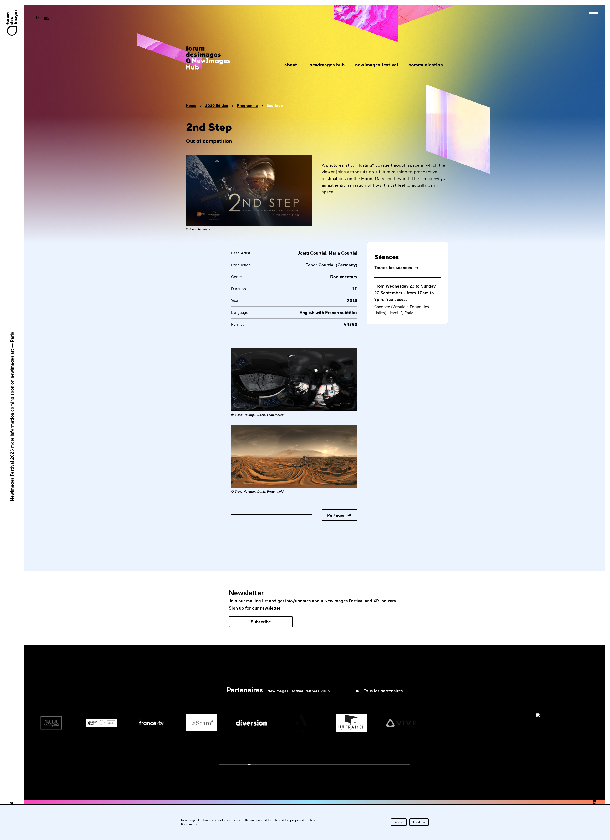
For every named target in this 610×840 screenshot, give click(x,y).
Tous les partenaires (383, 690)
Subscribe (261, 621)
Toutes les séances (393, 267)
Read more (189, 824)
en (46, 17)
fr (37, 17)
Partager (336, 515)
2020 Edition (216, 105)
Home (191, 105)
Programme (247, 105)
